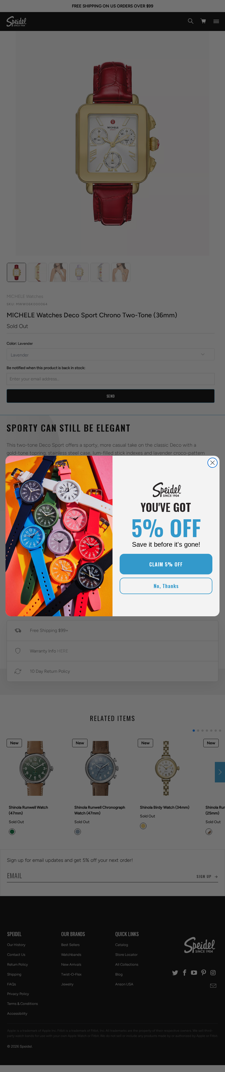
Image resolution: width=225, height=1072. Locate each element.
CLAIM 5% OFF (166, 564)
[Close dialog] (212, 462)
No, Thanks (166, 585)
